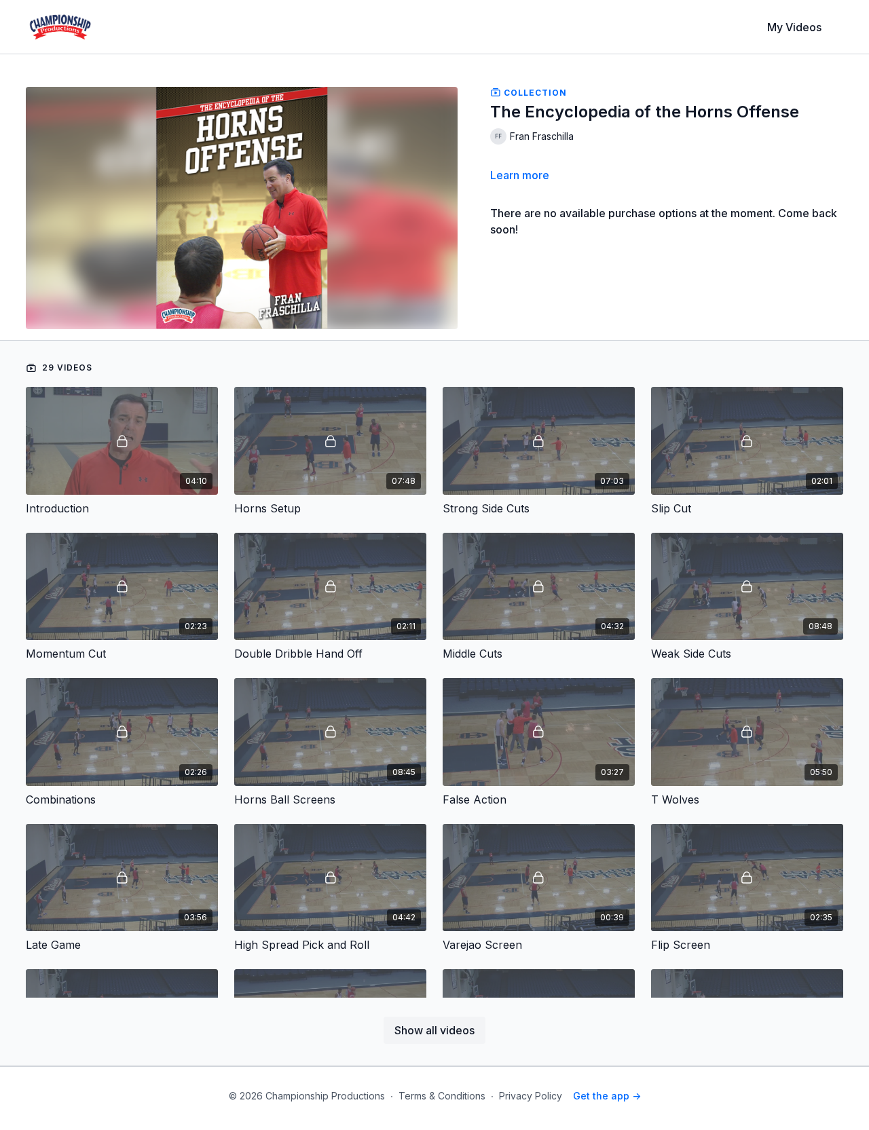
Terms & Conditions (442, 1095)
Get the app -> (607, 1095)
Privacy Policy (530, 1095)
